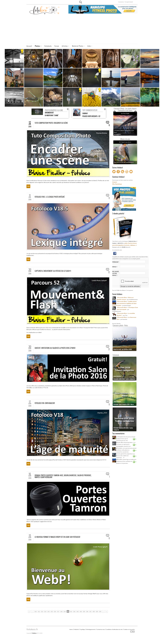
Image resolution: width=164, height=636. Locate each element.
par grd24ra (117, 134)
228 (94, 611)
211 (39, 611)
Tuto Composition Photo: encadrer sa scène (51, 123)
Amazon (114, 182)
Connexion (121, 2)
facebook (133, 632)
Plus (28, 186)
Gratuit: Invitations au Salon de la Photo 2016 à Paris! (55, 348)
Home (71, 629)
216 (55, 611)
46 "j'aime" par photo (125, 142)
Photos (36, 46)
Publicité (76, 629)
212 (42, 611)
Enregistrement (129, 2)
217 (58, 611)
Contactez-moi (101, 629)
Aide (88, 46)
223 (77, 611)
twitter (131, 632)
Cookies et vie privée (129, 629)
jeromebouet (49, 112)
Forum (56, 46)
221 (71, 611)
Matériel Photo (77, 46)
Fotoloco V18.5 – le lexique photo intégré (50, 197)
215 (52, 611)
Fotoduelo (48, 46)
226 (87, 611)
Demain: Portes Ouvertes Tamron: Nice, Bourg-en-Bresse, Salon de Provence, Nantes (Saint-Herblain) (63, 476)
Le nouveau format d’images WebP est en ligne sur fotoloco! (57, 537)
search (80, 2)
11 (109, 198)
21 (109, 349)
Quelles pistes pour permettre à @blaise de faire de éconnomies (124, 303)
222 (74, 611)
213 (45, 611)
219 (64, 611)
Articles (64, 46)
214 (48, 611)
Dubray (85, 113)
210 (35, 611)
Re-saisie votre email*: (115, 273)
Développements (90, 629)
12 (109, 272)
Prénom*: (115, 262)
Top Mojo (82, 629)
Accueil (29, 46)
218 (61, 611)
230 (100, 611)
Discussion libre (122, 297)
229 (97, 611)
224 (81, 611)
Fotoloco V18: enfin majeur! (45, 403)
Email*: (114, 267)
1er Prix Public (125, 113)
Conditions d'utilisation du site (114, 629)
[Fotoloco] (44, 10)
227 (90, 611)
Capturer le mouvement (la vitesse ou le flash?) (53, 271)
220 (68, 611)
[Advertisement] (82, 29)
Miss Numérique (117, 184)
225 (84, 611)
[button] (114, 253)
